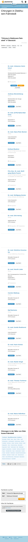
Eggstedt (4, 449)
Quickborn (19, 437)
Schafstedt (4, 443)
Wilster (18, 439)
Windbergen (21, 447)
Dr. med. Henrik (15, 269)
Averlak (3, 452)
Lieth (16, 454)
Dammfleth (14, 458)
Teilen (3, 463)
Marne (12, 439)
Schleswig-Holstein (17, 6)
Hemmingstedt (11, 441)
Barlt (17, 447)
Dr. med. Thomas (17, 380)
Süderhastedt (13, 447)
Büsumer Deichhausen (6, 458)
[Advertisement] (14, 56)
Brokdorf (20, 443)
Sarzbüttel (14, 449)
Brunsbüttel (4, 439)
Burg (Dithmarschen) (12, 437)
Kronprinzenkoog (14, 445)
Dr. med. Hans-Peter (17, 132)
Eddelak (22, 441)
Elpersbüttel (20, 445)
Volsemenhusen (21, 454)
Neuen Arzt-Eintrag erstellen (13, 510)
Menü (15, 3)
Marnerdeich (22, 456)
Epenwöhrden (9, 449)
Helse (9, 445)
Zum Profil (17, 87)
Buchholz (16, 443)
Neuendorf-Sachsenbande (20, 452)
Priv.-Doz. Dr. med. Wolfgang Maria (16, 172)
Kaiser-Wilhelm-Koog (9, 456)
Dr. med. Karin (15, 344)
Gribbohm (4, 454)
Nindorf (13, 443)
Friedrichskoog (17, 441)
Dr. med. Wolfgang (17, 195)
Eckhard (13, 149)
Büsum (15, 439)
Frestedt (12, 454)
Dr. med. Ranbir (15, 362)
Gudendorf (9, 454)
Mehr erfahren (8, 507)
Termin (20, 85)
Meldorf (8, 439)
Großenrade (12, 452)
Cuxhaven (4, 437)
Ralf (12, 310)
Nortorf (9, 447)
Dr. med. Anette (17, 327)
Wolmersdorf (16, 456)
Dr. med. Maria (16, 413)
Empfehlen (13, 85)
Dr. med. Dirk (15, 215)
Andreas (15, 94)
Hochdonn (9, 443)
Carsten (13, 293)
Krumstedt (8, 452)
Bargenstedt (4, 447)
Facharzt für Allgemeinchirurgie (7, 6)
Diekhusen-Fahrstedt (21, 449)
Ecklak (3, 456)
